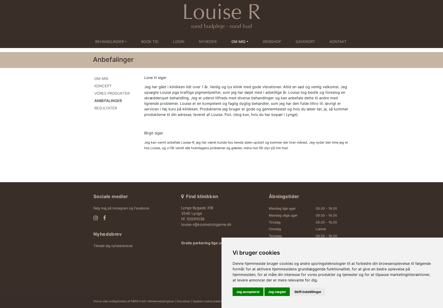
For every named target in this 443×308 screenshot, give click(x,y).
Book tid (150, 41)
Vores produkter (112, 93)
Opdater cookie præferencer (211, 301)
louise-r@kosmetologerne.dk (206, 224)
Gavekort (305, 41)
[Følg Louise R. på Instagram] (95, 218)
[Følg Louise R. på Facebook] (104, 218)
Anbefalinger (108, 100)
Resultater (105, 108)
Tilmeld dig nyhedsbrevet (113, 246)
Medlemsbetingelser (161, 301)
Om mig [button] (238, 41)
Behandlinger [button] (109, 41)
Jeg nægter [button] (277, 292)
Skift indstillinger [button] (307, 292)
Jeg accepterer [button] (248, 292)
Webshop (272, 41)
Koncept (103, 86)
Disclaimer (183, 301)
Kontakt (338, 41)
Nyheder (208, 41)
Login (178, 41)
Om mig (101, 78)
